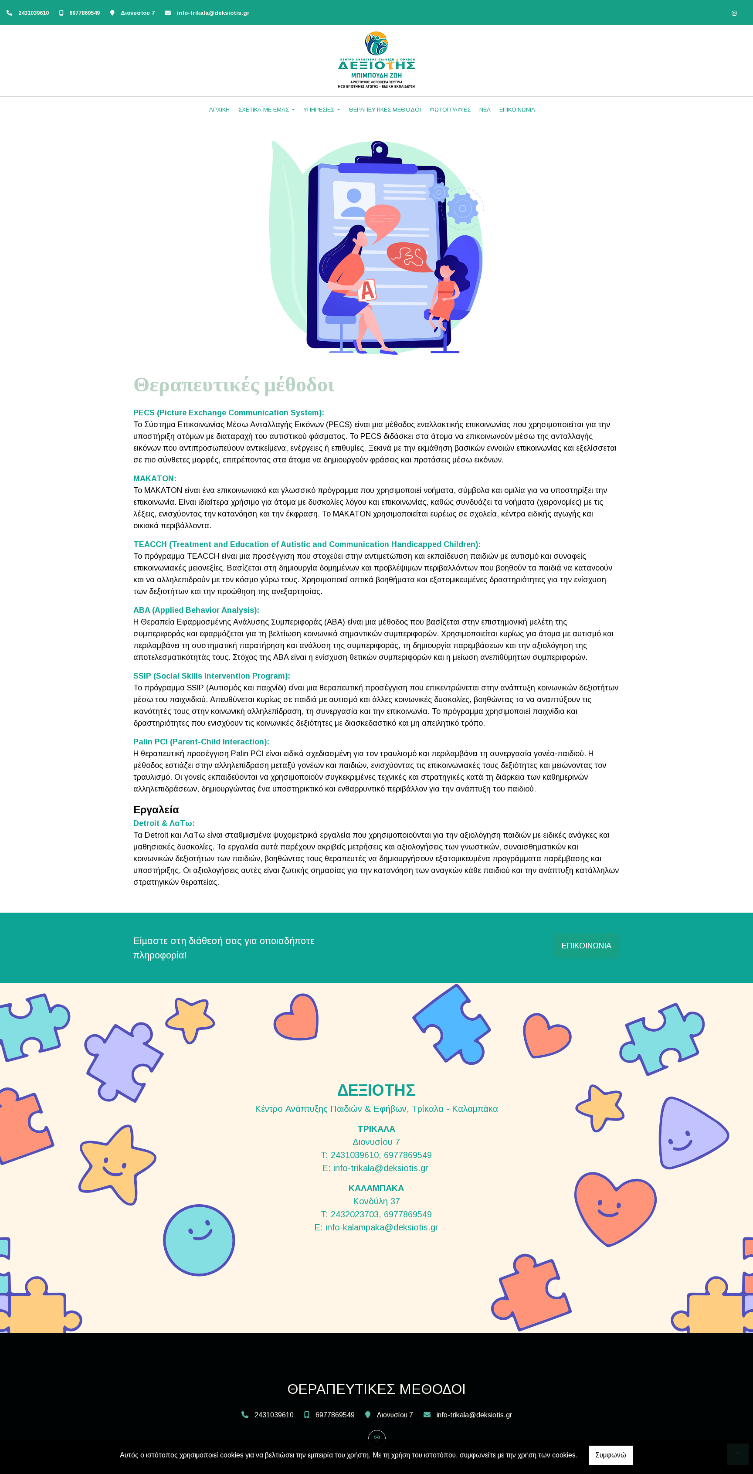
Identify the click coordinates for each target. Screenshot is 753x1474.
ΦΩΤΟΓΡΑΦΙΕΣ (450, 109)
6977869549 (84, 13)
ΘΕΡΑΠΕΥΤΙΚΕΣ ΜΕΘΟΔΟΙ (385, 109)
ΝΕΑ (485, 109)
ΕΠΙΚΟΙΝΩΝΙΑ (517, 109)
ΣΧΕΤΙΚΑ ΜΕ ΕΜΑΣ (264, 109)
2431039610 (33, 13)
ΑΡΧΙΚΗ (219, 109)
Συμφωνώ (610, 1455)
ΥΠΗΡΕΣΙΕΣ (319, 109)
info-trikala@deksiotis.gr (213, 13)
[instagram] (734, 13)
